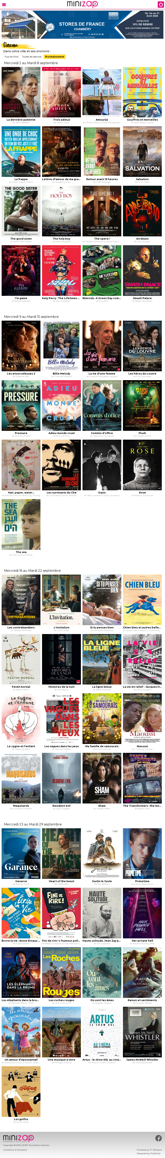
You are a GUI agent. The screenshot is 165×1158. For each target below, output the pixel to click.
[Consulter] (82, 25)
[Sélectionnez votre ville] (161, 4)
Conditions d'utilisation (15, 1150)
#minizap (158, 1138)
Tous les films (11, 56)
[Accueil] (82, 4)
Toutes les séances (31, 56)
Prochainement (54, 56)
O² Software (156, 1150)
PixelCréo (155, 1153)
